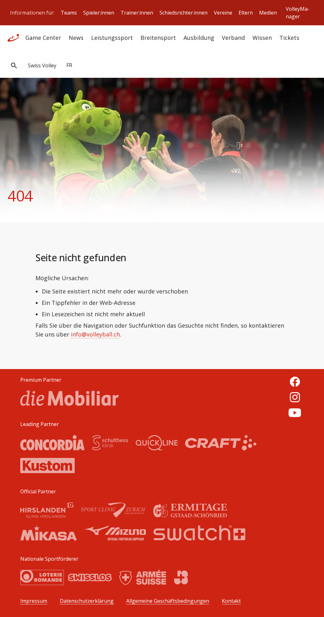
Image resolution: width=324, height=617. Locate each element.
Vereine (223, 12)
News (76, 37)
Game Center (43, 37)
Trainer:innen (137, 12)
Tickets (289, 37)
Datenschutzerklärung (87, 601)
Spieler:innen (98, 12)
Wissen (262, 37)
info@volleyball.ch (95, 334)
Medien (268, 12)
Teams (69, 12)
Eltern (246, 12)
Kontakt (231, 601)
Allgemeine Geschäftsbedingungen (167, 601)
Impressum (33, 601)
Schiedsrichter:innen (183, 12)
